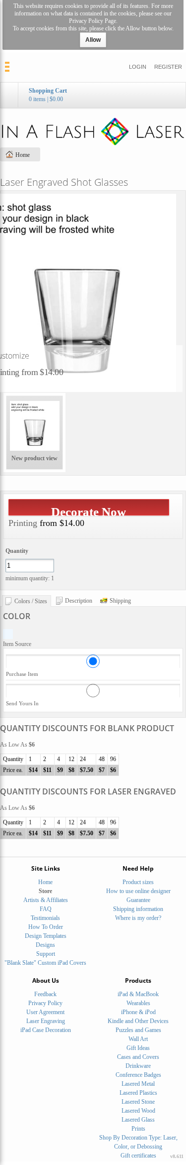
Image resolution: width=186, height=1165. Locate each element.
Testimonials (45, 917)
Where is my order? (138, 917)
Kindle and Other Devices (138, 1021)
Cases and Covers (138, 1056)
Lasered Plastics (138, 1092)
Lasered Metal (138, 1083)
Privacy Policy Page (92, 20)
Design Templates (45, 935)
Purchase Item (22, 674)
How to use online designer (138, 891)
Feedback (45, 994)
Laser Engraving (45, 1021)
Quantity (16, 550)
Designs (45, 944)
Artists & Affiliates (45, 900)
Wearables (138, 1003)
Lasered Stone (138, 1101)
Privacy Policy (45, 1003)
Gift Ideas (138, 1047)
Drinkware (138, 1065)
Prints (138, 1128)
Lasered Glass (138, 1119)
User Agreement (45, 1012)
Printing (22, 523)
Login (137, 67)
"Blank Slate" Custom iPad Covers (45, 962)
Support (45, 953)
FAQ (46, 909)
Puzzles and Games (138, 1030)
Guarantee (138, 900)
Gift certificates (138, 1155)
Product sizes (138, 882)
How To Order (45, 926)
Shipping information (138, 909)
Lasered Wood (138, 1110)
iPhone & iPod (138, 1012)
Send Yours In (22, 703)
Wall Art (138, 1039)
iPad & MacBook (138, 994)
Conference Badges (138, 1074)
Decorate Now (88, 510)
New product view (34, 458)
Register (168, 67)
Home (22, 154)
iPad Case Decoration (45, 1030)
